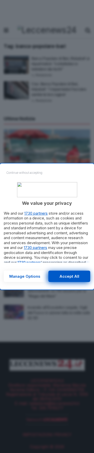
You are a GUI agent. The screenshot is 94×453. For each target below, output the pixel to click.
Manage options (24, 276)
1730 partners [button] (36, 213)
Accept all (69, 276)
